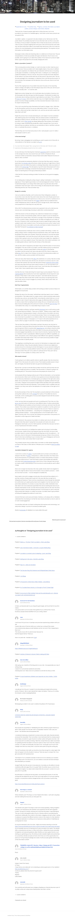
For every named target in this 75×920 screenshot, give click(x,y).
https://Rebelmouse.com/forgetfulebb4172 (26, 648)
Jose (21, 617)
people (29, 121)
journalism (57, 26)
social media (41, 28)
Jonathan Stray (32, 26)
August (22, 802)
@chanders (23, 510)
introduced (42, 309)
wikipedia (46, 28)
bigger (37, 200)
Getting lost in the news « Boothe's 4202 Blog (32, 559)
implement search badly (52, 262)
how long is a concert (26, 789)
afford (35, 258)
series (44, 249)
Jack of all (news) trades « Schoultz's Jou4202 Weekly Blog (35, 547)
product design (33, 28)
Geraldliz (22, 722)
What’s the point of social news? (59, 520)
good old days (53, 303)
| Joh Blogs (23, 576)
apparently (43, 152)
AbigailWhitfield (24, 643)
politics (26, 28)
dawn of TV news (21, 99)
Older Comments (21, 536)
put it (40, 142)
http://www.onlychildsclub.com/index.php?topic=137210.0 (30, 784)
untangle (34, 393)
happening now (40, 328)
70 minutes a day (26, 163)
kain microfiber (24, 659)
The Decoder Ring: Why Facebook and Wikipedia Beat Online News (37, 570)
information (51, 26)
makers (30, 453)
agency (40, 26)
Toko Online (17, 915)
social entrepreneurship (29, 461)
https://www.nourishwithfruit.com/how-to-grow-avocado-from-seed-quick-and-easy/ (37, 826)
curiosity (45, 26)
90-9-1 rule (18, 403)
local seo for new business (27, 600)
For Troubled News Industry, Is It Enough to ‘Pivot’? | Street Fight (36, 587)
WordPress (27, 915)
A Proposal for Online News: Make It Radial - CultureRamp (35, 581)
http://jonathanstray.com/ (21, 869)
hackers (29, 455)
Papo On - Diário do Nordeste (28, 564)
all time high (25, 167)
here (19, 253)
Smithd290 (23, 684)
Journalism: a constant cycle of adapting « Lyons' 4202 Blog (35, 553)
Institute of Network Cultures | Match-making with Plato (34, 654)
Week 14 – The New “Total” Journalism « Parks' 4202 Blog (35, 542)
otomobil (22, 882)
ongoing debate (19, 273)
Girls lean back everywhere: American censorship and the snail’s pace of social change (27, 520)
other (26, 121)
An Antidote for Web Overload (35, 227)
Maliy (21, 709)
